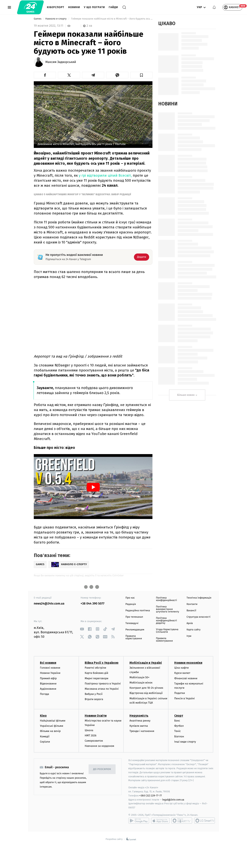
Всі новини (48, 663)
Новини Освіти (96, 715)
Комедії (44, 736)
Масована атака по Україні (102, 688)
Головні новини (50, 667)
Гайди (113, 7)
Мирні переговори (96, 678)
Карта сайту (193, 629)
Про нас (130, 598)
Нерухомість (138, 715)
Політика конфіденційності (166, 599)
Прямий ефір (48, 678)
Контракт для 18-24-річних (146, 687)
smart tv (181, 820)
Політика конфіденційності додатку (166, 620)
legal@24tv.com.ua (173, 799)
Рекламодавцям (134, 629)
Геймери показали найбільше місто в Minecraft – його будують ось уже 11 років (111, 19)
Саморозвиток (94, 740)
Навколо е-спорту (56, 19)
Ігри (189, 636)
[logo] (30, 7)
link (82, 629)
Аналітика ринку (139, 720)
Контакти (192, 604)
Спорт (178, 715)
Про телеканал (134, 617)
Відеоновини (48, 683)
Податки (179, 693)
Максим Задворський (60, 62)
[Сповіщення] (214, 7)
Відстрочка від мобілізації (146, 693)
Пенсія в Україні (184, 698)
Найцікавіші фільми (52, 720)
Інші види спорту (185, 741)
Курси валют (182, 673)
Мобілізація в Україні (145, 663)
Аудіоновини (48, 688)
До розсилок (102, 769)
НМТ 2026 (90, 735)
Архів (190, 623)
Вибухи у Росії (93, 694)
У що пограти (94, 7)
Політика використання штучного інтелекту (167, 609)
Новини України (50, 673)
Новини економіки (188, 663)
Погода (44, 694)
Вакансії (191, 610)
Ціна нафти (181, 667)
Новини (74, 7)
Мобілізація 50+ (139, 677)
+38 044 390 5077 (92, 603)
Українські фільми (51, 725)
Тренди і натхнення (141, 731)
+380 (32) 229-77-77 (150, 795)
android (138, 820)
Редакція (130, 604)
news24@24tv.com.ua (49, 603)
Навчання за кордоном (99, 746)
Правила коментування (164, 639)
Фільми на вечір (50, 731)
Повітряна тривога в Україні (103, 683)
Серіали (45, 741)
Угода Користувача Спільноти (167, 630)
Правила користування (133, 637)
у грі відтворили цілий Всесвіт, (105, 175)
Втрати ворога (94, 699)
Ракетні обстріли (95, 667)
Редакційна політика (137, 610)
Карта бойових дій (96, 673)
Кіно (43, 715)
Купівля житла (138, 725)
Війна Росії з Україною (101, 663)
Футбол (179, 725)
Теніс (177, 731)
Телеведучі (131, 623)
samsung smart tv (204, 820)
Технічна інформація (199, 598)
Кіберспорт (55, 7)
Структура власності (199, 617)
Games (38, 19)
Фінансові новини (185, 678)
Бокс (177, 720)
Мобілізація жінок (140, 682)
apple (160, 820)
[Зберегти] (141, 75)
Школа (89, 730)
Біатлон (179, 736)
